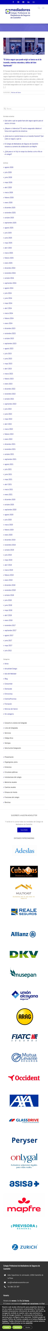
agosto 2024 (9, 288)
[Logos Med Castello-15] (24, 1008)
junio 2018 (8, 605)
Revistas (7, 802)
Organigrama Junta (11, 762)
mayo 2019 (8, 560)
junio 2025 (8, 238)
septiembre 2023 (10, 343)
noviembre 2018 (10, 590)
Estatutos (8, 767)
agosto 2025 (9, 228)
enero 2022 (8, 439)
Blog (6, 679)
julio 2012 (8, 650)
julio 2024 (8, 293)
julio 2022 (8, 409)
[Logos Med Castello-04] (24, 1048)
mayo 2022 (8, 419)
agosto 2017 (9, 635)
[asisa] (24, 1174)
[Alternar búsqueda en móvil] (39, 8)
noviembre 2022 (10, 394)
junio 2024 (8, 298)
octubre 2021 (9, 454)
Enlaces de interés (11, 792)
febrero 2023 (9, 379)
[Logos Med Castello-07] (24, 985)
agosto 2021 (9, 464)
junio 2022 (8, 414)
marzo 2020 (9, 524)
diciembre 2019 (10, 540)
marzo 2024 (9, 313)
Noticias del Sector (16, 92)
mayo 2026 (8, 182)
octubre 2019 (9, 550)
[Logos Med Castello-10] (24, 842)
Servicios (8, 733)
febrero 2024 (9, 318)
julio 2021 (8, 469)
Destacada (8, 689)
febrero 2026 (9, 197)
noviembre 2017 (10, 625)
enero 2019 (8, 580)
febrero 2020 (9, 530)
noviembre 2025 (10, 212)
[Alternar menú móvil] (43, 8)
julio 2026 (8, 172)
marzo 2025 (9, 253)
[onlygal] (24, 1152)
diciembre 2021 (10, 444)
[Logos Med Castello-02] (24, 1028)
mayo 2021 (8, 479)
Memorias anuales (11, 782)
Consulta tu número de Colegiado (16, 723)
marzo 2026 (9, 192)
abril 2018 (8, 615)
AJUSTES (29, 1323)
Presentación (9, 757)
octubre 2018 (9, 595)
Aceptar (6, 1327)
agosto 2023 (9, 348)
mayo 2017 (8, 645)
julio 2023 (8, 353)
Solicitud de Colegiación (13, 748)
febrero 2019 (9, 575)
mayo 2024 (8, 303)
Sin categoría (9, 714)
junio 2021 (8, 474)
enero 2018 (8, 620)
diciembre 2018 (10, 585)
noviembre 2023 (10, 333)
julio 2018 (8, 600)
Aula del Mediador (10, 673)
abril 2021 (8, 484)
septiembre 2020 (10, 509)
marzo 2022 (9, 429)
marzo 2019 (9, 570)
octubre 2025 (9, 217)
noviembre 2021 (10, 449)
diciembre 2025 (10, 207)
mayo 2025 (8, 243)
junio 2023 (8, 358)
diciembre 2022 (10, 389)
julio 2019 (8, 555)
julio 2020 (8, 519)
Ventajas (7, 743)
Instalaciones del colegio (13, 777)
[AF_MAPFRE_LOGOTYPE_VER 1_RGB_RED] (24, 1194)
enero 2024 (8, 323)
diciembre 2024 (10, 268)
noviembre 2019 (10, 545)
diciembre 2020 (10, 499)
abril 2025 (8, 248)
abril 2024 (8, 308)
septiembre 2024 (10, 283)
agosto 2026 (9, 167)
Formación (8, 704)
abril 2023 (8, 368)
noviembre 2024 (10, 273)
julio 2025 (8, 233)
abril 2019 (8, 565)
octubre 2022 (9, 399)
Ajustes (27, 1327)
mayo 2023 (8, 363)
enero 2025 (8, 263)
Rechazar (17, 1327)
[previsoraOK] (24, 1217)
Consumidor (9, 684)
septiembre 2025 (10, 222)
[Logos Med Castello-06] (24, 902)
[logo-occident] (24, 1068)
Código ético (9, 738)
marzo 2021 (9, 489)
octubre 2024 (9, 278)
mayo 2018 (8, 610)
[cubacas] (24, 862)
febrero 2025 (9, 258)
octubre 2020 (9, 504)
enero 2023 (8, 384)
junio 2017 (8, 640)
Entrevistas (9, 694)
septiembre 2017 (10, 630)
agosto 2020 (9, 514)
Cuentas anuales (10, 787)
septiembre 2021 (10, 459)
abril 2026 (8, 187)
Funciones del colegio (12, 797)
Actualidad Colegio (11, 668)
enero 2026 (8, 202)
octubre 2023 (9, 338)
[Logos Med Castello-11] (24, 1132)
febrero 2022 (9, 434)
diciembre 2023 (10, 328)
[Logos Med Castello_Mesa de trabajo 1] (24, 925)
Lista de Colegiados (11, 728)
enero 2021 (8, 494)
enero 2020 (8, 535)
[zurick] (24, 1237)
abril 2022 (8, 424)
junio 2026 (8, 177)
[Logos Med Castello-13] (24, 965)
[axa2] (24, 1091)
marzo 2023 (9, 373)
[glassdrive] (24, 1111)
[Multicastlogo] (24, 882)
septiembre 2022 (10, 404)
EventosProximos (10, 699)
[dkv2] (24, 945)
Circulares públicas (11, 772)
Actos (6, 663)
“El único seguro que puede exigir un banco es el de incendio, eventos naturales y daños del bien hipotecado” (24, 43)
